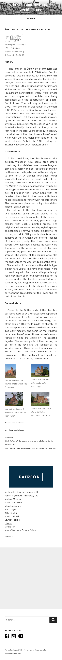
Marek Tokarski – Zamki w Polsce (20, 530)
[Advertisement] (31, 578)
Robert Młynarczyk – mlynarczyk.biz (21, 495)
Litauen (8, 523)
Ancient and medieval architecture (31, 7)
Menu (32, 18)
